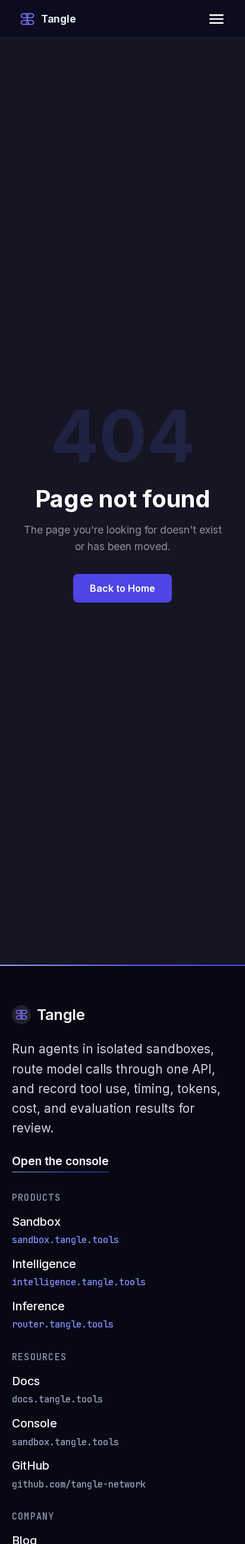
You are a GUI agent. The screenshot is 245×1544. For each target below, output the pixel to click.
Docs (57, 1389)
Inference (63, 1314)
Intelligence (79, 1272)
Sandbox (65, 1230)
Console (65, 1432)
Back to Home (122, 588)
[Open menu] (216, 19)
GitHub (79, 1474)
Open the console (60, 1161)
